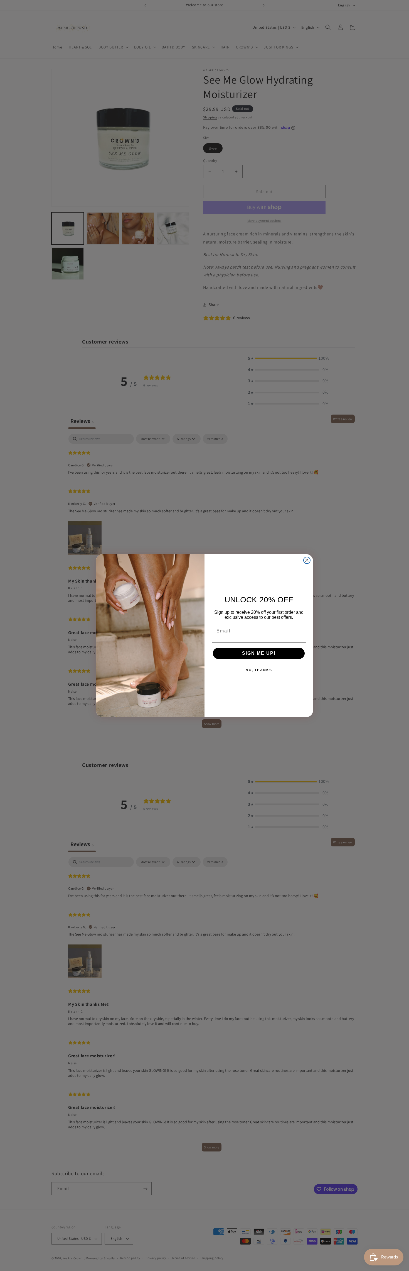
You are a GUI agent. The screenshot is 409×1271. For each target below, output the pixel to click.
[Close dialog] (307, 560)
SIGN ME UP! (259, 653)
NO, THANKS (259, 670)
